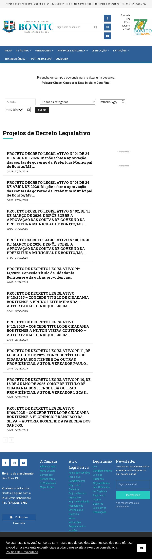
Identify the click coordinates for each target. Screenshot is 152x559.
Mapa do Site (47, 487)
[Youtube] (107, 35)
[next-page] (11, 439)
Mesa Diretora (47, 470)
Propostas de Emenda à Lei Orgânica (76, 509)
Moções (73, 530)
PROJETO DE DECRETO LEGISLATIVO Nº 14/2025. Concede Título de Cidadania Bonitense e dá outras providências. (43, 273)
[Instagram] (107, 27)
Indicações (75, 522)
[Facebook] (107, 18)
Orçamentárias (101, 483)
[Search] (95, 27)
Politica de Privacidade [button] (22, 552)
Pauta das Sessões (79, 472)
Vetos (72, 518)
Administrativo (48, 466)
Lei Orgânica (100, 491)
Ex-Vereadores (48, 483)
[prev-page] (5, 439)
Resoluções (99, 512)
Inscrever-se (133, 495)
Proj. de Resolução (79, 501)
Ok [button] (142, 548)
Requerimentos (77, 526)
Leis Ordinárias (101, 487)
